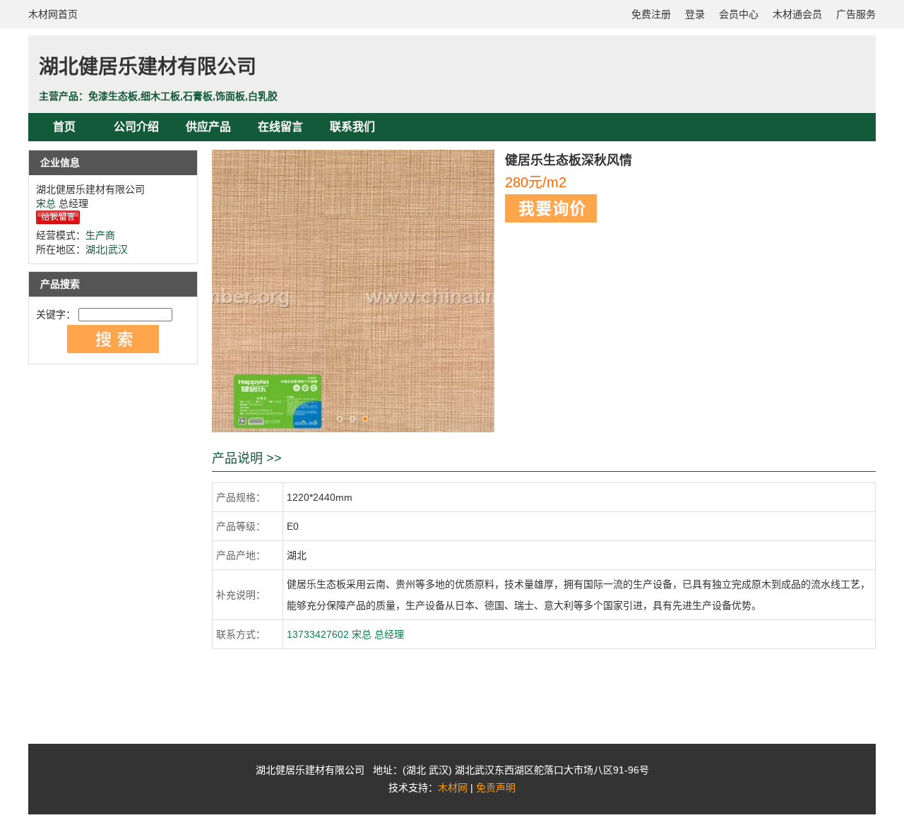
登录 (695, 14)
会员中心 (739, 14)
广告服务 (856, 14)
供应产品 (208, 127)
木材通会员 (797, 14)
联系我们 (352, 127)
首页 (64, 127)
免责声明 (496, 787)
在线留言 (280, 127)
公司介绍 (136, 127)
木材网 (453, 787)
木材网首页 (53, 14)
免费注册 (651, 14)
